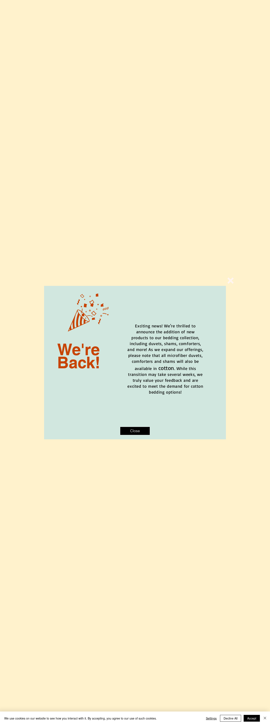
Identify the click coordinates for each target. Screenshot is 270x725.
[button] (230, 280)
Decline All (231, 718)
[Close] (264, 718)
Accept (251, 718)
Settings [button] (211, 718)
